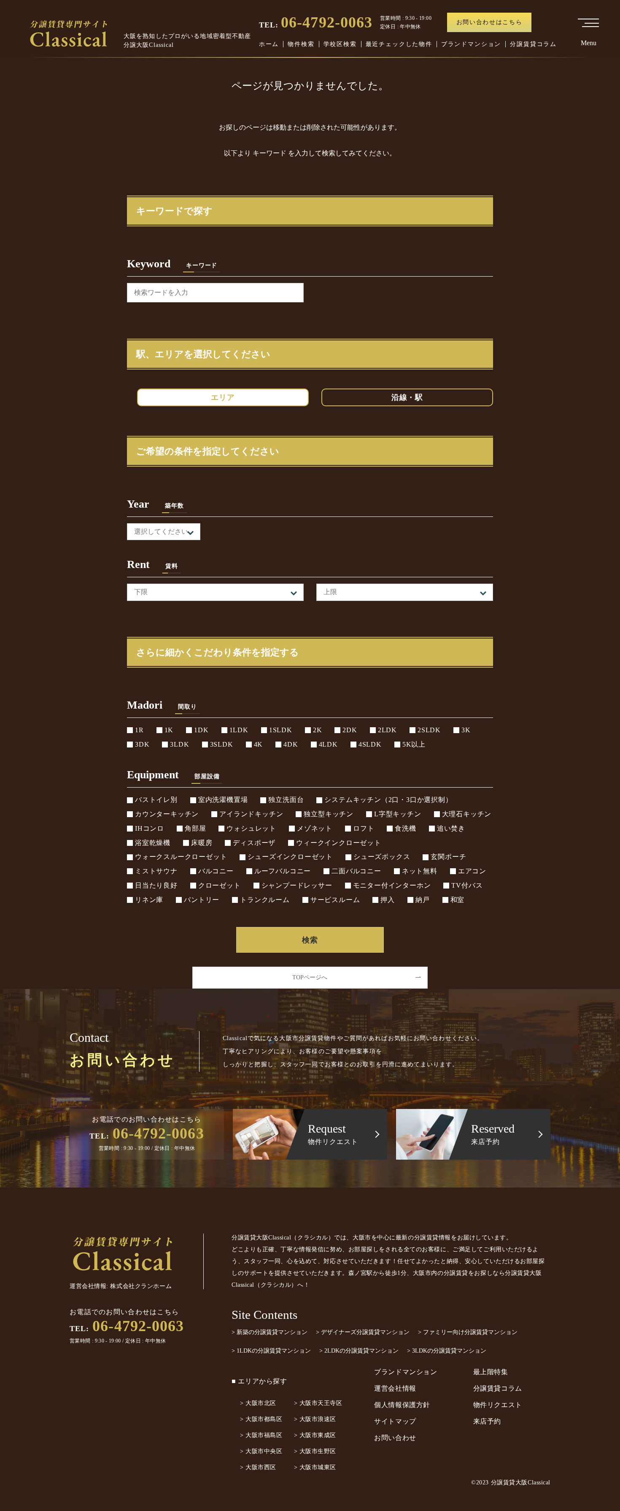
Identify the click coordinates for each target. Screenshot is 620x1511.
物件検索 (301, 44)
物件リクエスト (497, 1404)
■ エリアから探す (259, 1381)
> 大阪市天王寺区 (318, 1403)
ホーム (269, 44)
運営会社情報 (395, 1388)
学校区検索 (340, 44)
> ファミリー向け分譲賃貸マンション (468, 1332)
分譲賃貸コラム (533, 44)
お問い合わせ (395, 1437)
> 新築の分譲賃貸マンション (269, 1332)
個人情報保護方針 (402, 1404)
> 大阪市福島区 (261, 1435)
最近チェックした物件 (399, 44)
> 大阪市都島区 (261, 1419)
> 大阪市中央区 (261, 1451)
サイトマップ (395, 1421)
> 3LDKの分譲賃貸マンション (446, 1351)
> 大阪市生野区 (315, 1451)
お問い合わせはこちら (489, 22)
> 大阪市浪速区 (315, 1419)
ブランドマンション (471, 44)
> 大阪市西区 (258, 1467)
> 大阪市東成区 (315, 1435)
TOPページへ (309, 977)
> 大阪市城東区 (315, 1467)
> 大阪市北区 (258, 1403)
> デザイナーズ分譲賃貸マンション (363, 1332)
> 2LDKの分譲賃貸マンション (359, 1351)
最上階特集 (490, 1371)
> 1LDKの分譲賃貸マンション (271, 1351)
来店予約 (487, 1421)
